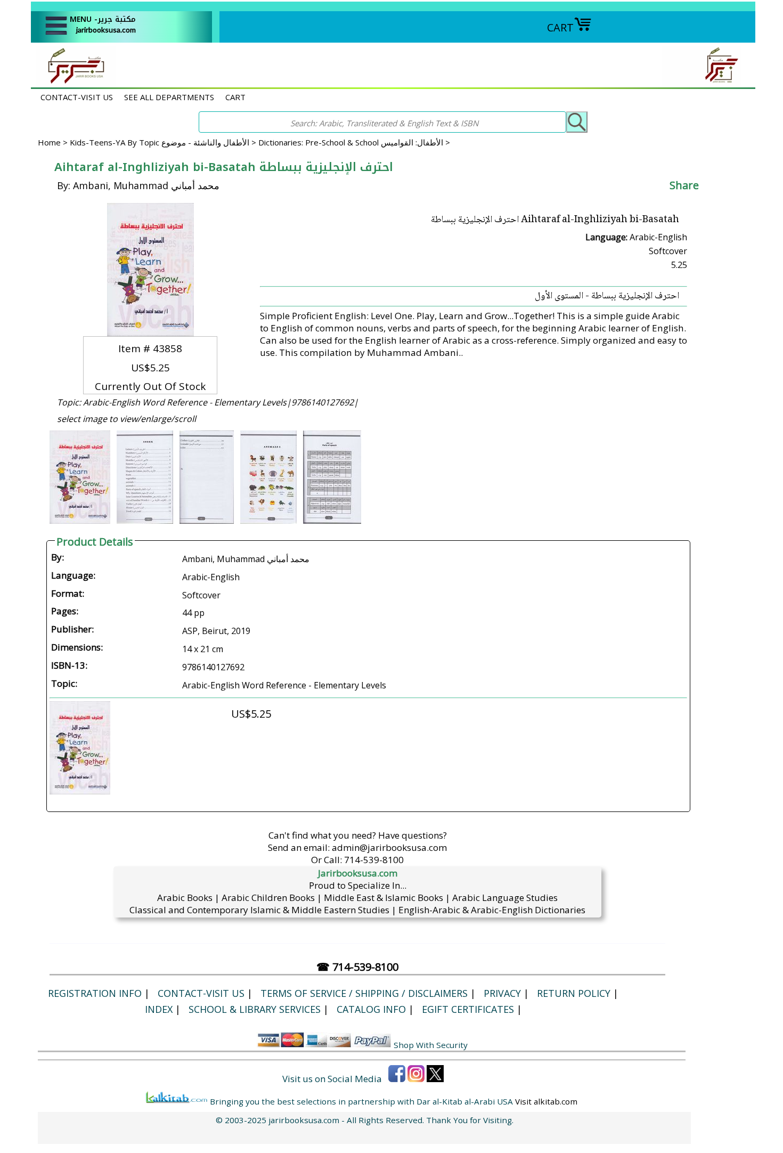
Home (49, 142)
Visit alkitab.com (546, 1101)
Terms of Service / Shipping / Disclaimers (364, 993)
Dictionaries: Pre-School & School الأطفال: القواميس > (354, 142)
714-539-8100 (374, 860)
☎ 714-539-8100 (357, 967)
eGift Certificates (468, 1009)
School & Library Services (255, 1009)
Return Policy (573, 993)
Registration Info (95, 993)
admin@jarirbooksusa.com (389, 847)
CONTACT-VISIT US (76, 97)
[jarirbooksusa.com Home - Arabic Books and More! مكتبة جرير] (73, 82)
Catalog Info (371, 1009)
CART (560, 27)
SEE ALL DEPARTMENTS (169, 97)
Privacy (502, 993)
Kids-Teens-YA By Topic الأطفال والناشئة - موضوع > (164, 142)
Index (159, 1009)
